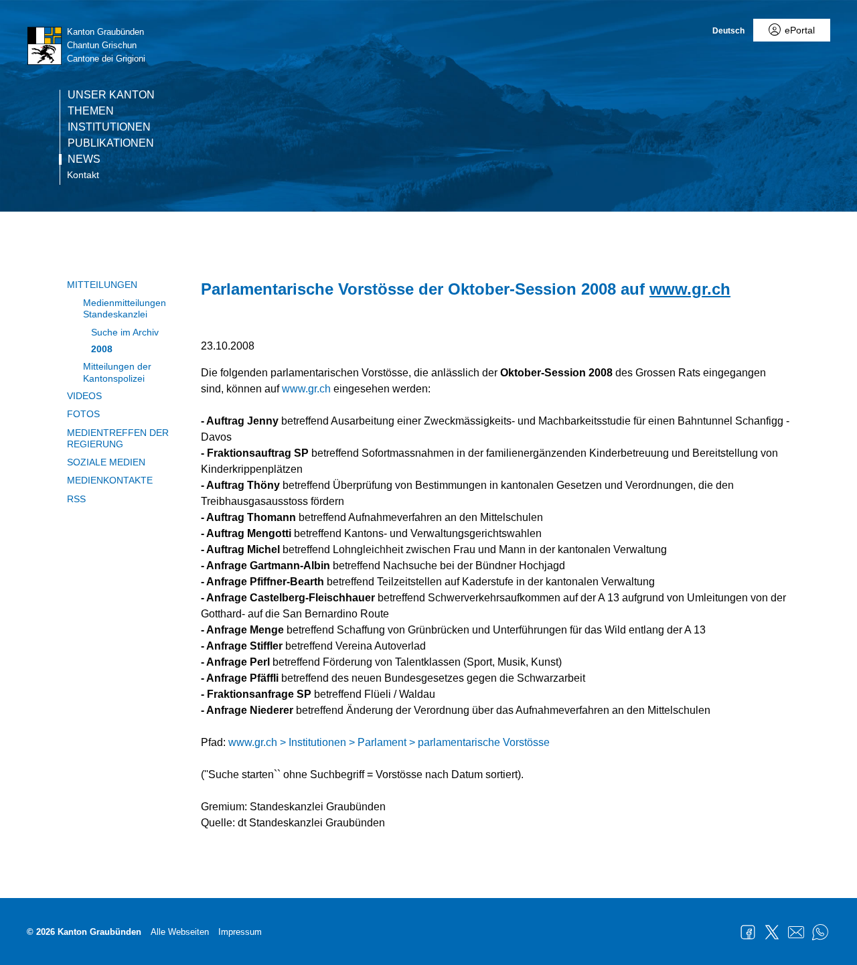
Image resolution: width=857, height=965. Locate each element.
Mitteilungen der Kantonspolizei (117, 372)
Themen (91, 111)
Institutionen (109, 127)
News (84, 159)
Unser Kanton (111, 95)
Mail (796, 932)
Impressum (240, 932)
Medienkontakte (110, 480)
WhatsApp (820, 932)
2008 (101, 349)
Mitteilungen (102, 284)
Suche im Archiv (125, 332)
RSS (76, 499)
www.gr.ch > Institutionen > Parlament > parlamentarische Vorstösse (389, 742)
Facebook (748, 932)
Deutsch (728, 30)
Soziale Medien (106, 462)
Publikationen (111, 143)
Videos (84, 395)
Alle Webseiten (180, 932)
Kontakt (83, 174)
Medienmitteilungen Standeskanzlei (124, 308)
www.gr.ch (689, 289)
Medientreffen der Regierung (118, 438)
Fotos (83, 414)
